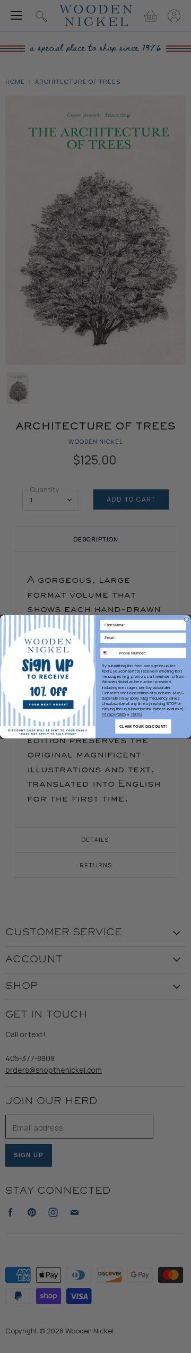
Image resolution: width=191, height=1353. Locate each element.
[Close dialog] (186, 619)
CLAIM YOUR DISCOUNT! (143, 726)
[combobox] (109, 653)
